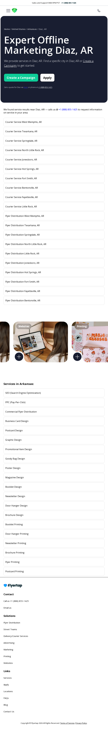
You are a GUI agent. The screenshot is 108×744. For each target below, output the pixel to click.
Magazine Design (14, 477)
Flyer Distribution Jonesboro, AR (22, 262)
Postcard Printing (14, 571)
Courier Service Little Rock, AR (21, 206)
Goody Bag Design (15, 458)
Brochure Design (14, 515)
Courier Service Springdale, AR (21, 140)
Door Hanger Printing (17, 533)
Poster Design (12, 468)
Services (8, 677)
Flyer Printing (12, 562)
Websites (8, 663)
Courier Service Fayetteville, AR (21, 197)
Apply (47, 78)
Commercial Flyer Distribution (21, 411)
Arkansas (32, 29)
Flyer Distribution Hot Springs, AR (23, 272)
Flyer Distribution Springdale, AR (22, 234)
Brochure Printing (14, 552)
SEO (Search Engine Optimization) (23, 392)
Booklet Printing (14, 524)
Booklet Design (13, 486)
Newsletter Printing (15, 543)
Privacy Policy (81, 723)
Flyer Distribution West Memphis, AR (24, 215)
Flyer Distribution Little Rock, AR (22, 253)
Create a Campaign (21, 78)
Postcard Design (14, 430)
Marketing (8, 649)
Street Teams (10, 629)
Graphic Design (13, 439)
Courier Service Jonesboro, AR (21, 159)
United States (19, 29)
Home (7, 29)
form (26, 87)
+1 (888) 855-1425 (68, 3)
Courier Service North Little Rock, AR (24, 150)
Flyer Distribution (12, 622)
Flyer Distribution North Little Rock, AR (25, 244)
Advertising (9, 642)
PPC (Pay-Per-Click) (15, 402)
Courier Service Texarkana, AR (21, 131)
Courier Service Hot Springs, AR (22, 169)
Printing (7, 656)
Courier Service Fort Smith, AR (21, 178)
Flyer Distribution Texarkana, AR (22, 225)
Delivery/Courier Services (16, 636)
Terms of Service (67, 723)
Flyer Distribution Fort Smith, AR (22, 281)
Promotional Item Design (18, 449)
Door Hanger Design (16, 505)
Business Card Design (16, 421)
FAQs (6, 698)
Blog (6, 704)
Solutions (9, 616)
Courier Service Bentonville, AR (21, 187)
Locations (8, 691)
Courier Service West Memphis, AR (23, 122)
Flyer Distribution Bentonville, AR (22, 300)
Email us (7, 607)
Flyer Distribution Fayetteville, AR (22, 291)
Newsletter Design (15, 496)
